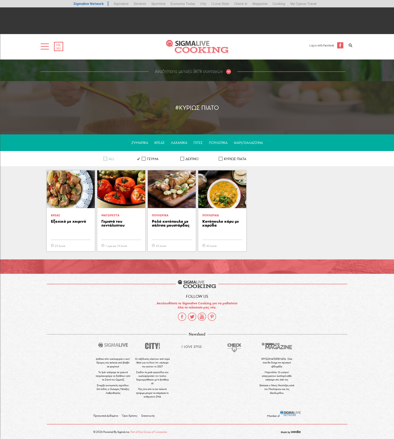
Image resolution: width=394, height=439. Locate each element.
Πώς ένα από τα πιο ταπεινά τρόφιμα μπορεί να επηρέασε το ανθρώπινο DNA (152, 392)
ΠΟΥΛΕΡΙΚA (218, 143)
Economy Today (183, 4)
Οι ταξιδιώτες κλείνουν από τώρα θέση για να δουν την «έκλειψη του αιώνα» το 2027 (152, 362)
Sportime (158, 4)
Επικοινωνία (148, 415)
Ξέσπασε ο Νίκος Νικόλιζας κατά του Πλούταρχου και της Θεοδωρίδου (276, 389)
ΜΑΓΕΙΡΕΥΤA (110, 215)
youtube (202, 317)
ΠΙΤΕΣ (198, 143)
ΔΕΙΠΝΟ (192, 159)
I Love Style (220, 4)
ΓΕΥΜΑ (152, 159)
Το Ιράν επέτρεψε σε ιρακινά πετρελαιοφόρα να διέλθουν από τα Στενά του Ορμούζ (113, 376)
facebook (182, 317)
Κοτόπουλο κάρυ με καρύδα (220, 223)
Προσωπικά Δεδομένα (105, 415)
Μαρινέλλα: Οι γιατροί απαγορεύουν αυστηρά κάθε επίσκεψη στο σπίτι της (277, 376)
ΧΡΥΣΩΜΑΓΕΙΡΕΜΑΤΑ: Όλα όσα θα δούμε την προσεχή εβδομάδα (276, 362)
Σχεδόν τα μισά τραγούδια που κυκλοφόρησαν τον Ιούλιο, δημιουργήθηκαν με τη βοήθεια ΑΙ (152, 378)
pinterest (212, 317)
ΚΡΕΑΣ (159, 143)
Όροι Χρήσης (129, 415)
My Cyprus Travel (303, 4)
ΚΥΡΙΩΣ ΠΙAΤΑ (235, 159)
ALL (112, 159)
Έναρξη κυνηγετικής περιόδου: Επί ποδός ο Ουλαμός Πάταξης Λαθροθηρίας (113, 389)
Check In (240, 4)
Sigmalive (120, 4)
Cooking (279, 4)
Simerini (140, 4)
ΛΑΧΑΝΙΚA (179, 143)
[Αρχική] (197, 52)
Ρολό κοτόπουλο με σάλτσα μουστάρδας (170, 223)
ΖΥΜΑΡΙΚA (139, 143)
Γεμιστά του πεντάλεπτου (113, 223)
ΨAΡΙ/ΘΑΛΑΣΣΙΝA (248, 143)
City (203, 4)
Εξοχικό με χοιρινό (68, 221)
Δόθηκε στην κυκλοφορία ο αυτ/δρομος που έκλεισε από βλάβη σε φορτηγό (113, 362)
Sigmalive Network (88, 4)
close (228, 72)
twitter (192, 317)
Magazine (259, 4)
